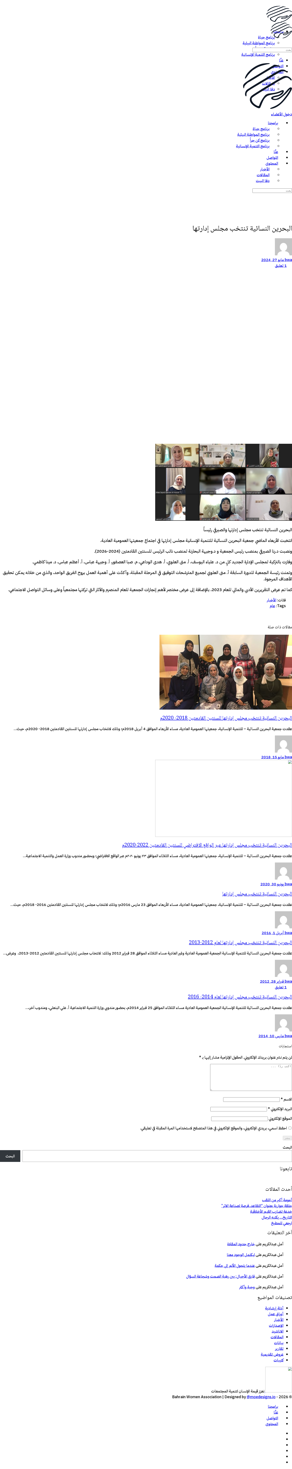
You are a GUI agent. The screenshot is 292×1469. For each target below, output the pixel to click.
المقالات (277, 1337)
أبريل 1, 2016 (273, 933)
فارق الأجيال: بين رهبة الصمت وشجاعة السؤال (220, 1276)
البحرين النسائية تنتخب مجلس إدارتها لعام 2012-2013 (240, 942)
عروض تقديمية (272, 1354)
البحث (287, 1147)
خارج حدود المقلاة (241, 1244)
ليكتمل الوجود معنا (241, 1254)
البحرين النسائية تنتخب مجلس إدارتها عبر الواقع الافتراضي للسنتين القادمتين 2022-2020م (207, 845)
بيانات (278, 1343)
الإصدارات (276, 1325)
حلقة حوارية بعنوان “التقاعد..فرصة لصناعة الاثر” (256, 1206)
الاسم (286, 1099)
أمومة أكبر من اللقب (277, 1200)
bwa (288, 260)
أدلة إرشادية (274, 1308)
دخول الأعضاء (281, 114)
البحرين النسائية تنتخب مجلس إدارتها (257, 894)
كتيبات (278, 1360)
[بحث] (289, 44)
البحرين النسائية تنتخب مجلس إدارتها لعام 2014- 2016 (240, 997)
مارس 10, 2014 (271, 1036)
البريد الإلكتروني (280, 1109)
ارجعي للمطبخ (281, 1223)
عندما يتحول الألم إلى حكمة (235, 1265)
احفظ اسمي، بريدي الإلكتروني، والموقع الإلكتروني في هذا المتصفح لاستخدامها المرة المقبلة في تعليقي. (213, 1128)
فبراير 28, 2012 (272, 981)
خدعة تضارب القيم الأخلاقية (271, 1211)
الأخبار (278, 1320)
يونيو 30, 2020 (272, 884)
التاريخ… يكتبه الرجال (277, 1217)
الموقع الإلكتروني (280, 1118)
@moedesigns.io (261, 1397)
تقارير (279, 1348)
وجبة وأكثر (247, 1287)
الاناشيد (277, 1331)
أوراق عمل (275, 1314)
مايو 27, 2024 (272, 260)
